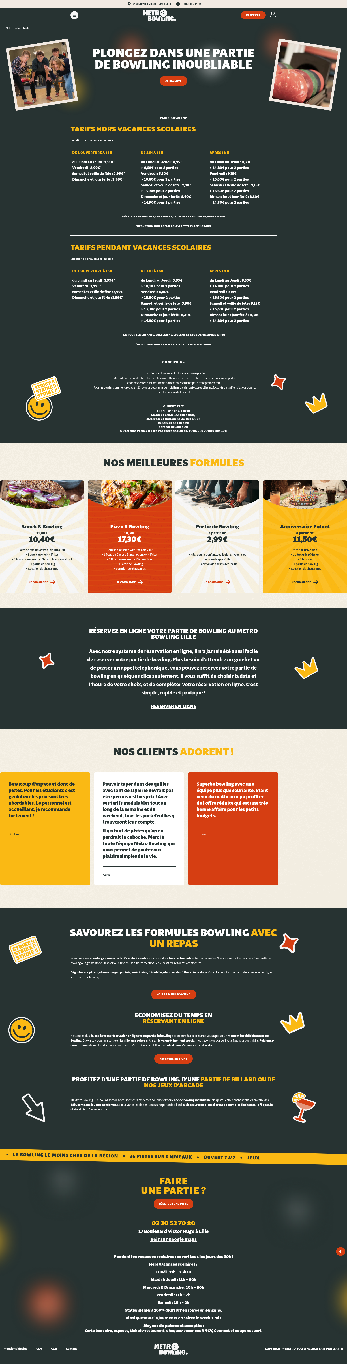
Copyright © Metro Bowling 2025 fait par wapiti (304, 1349)
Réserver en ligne (173, 706)
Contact (71, 1349)
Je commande (38, 582)
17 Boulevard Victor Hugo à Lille (152, 4)
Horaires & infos (191, 4)
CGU (54, 1349)
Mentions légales (15, 1349)
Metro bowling (13, 28)
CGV (39, 1349)
